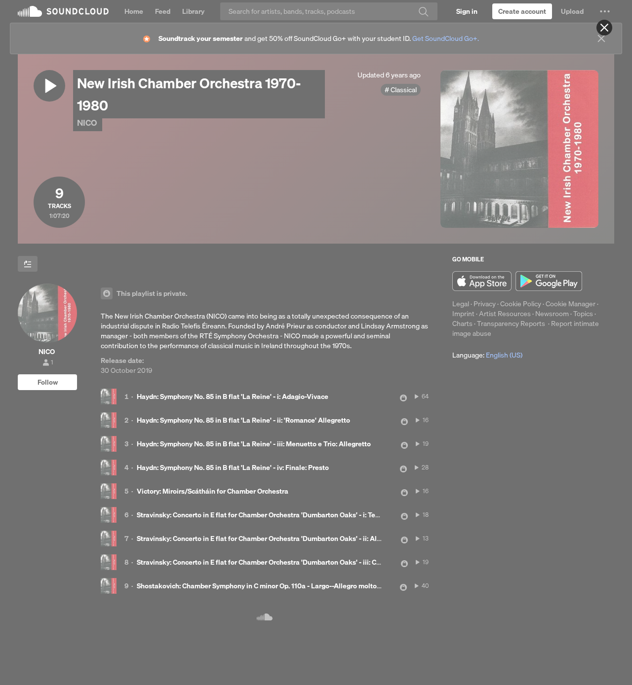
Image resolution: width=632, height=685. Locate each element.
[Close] (604, 28)
